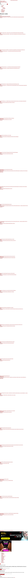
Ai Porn (2, 560)
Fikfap (13, 0)
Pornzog (11, 0)
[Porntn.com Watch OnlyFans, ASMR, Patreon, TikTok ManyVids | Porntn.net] (3, 1)
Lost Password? (4, 569)
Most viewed (4, 16)
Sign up (6, 577)
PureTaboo (2, 556)
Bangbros (2, 553)
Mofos (2, 555)
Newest (1, 15)
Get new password (2, 574)
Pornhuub (2, 558)
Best (2, 16)
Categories (2, 5)
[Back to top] (0, 563)
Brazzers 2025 (3, 10)
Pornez (17, 0)
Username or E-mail (2, 573)
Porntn (15, 0)
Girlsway (2, 554)
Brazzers (2, 552)
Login (0, 569)
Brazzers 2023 (3, 559)
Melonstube (2, 562)
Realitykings (2, 557)
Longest (7, 16)
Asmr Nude (2, 11)
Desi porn (4, 8)
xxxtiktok (2, 561)
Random (9, 16)
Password (1, 568)
